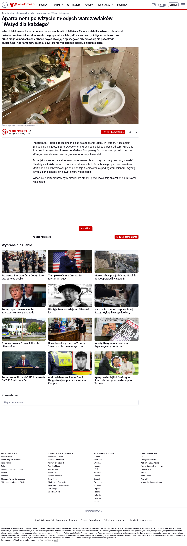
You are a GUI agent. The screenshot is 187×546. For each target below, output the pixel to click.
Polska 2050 (145, 479)
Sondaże (4, 476)
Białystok (97, 485)
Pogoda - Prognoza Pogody (12, 469)
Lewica (143, 473)
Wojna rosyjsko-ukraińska (11, 460)
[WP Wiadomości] (24, 4)
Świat (57, 5)
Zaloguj (173, 5)
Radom (97, 492)
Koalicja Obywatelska (149, 460)
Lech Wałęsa (53, 489)
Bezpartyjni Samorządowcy (151, 482)
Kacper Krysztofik (18, 130)
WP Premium (73, 5)
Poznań (97, 476)
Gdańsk (97, 479)
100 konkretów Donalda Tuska (13, 482)
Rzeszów (97, 498)
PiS (142, 456)
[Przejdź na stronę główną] (5, 7)
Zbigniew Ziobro (54, 466)
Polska (43, 5)
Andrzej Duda (53, 469)
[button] (162, 5)
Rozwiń (84, 228)
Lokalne (97, 456)
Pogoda (89, 5)
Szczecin (97, 473)
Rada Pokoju (6, 463)
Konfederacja (146, 469)
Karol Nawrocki (54, 492)
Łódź (96, 469)
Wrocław (97, 463)
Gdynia (97, 489)
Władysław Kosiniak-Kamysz (59, 485)
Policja (4, 466)
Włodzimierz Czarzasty (57, 482)
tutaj (56, 540)
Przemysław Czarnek (56, 463)
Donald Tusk (52, 473)
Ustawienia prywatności (139, 520)
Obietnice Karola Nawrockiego (13, 479)
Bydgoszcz (98, 482)
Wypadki (4, 473)
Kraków (97, 466)
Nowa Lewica (146, 476)
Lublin (96, 502)
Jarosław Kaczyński (55, 456)
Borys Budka (52, 479)
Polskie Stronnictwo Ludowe (152, 466)
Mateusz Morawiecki (56, 460)
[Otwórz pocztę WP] (153, 4)
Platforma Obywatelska (150, 463)
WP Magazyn (6, 456)
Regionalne (104, 5)
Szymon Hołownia (55, 476)
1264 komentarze (114, 132)
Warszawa (98, 460)
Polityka (122, 5)
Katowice (97, 495)
